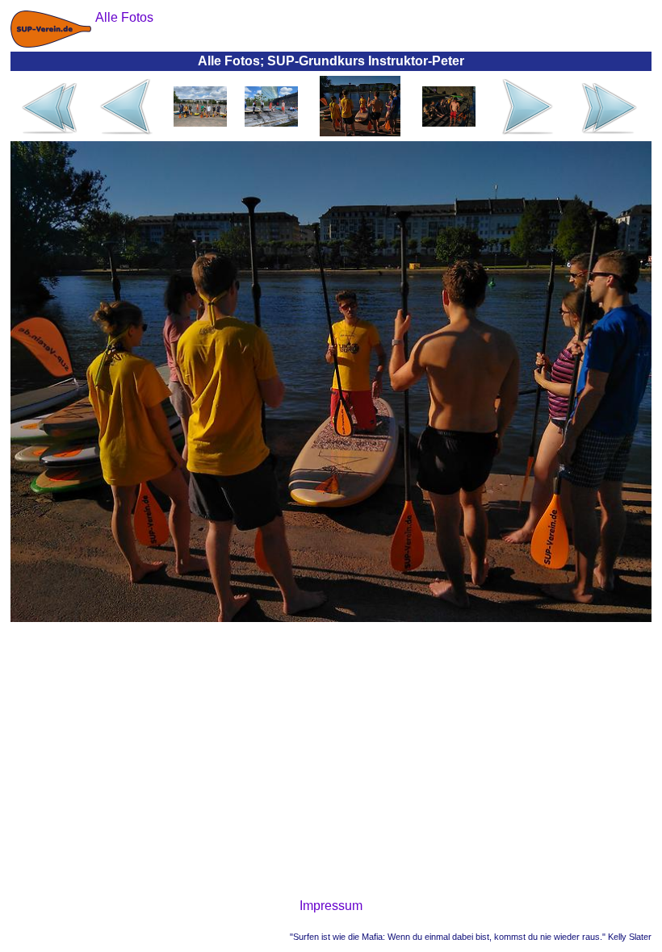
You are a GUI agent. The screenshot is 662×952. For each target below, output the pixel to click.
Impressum (331, 905)
